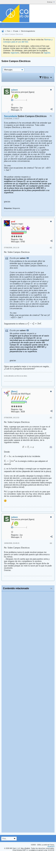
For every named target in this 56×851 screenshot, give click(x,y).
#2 (51, 248)
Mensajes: (15, 110)
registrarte (15, 53)
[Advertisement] (28, 712)
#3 (51, 418)
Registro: (15, 108)
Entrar (50, 2)
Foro (8, 31)
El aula (15, 31)
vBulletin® (51, 846)
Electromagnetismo (28, 31)
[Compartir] (51, 109)
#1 (51, 116)
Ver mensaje (28, 258)
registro (47, 53)
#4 (51, 543)
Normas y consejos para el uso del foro (28, 40)
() (51, 447)
